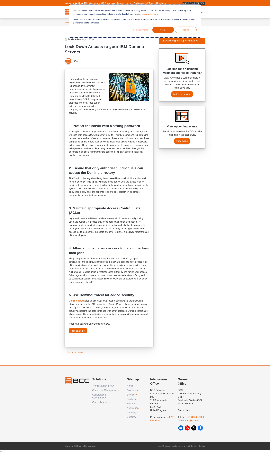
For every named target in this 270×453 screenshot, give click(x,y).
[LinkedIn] (181, 428)
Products (131, 399)
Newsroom (132, 408)
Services (131, 395)
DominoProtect (76, 301)
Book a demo (78, 331)
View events (182, 141)
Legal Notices (164, 446)
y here (155, 14)
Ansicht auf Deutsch (194, 3)
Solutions (131, 390)
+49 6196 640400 (195, 417)
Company (132, 412)
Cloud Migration (100, 402)
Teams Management (102, 386)
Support (131, 403)
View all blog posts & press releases (180, 40)
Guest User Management (104, 390)
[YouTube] (187, 428)
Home (68, 22)
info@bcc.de (191, 420)
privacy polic (147, 14)
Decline (186, 30)
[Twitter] (194, 428)
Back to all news (75, 352)
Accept (163, 30)
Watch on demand (182, 94)
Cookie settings (140, 30)
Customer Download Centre (184, 446)
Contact (131, 417)
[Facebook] (200, 428)
